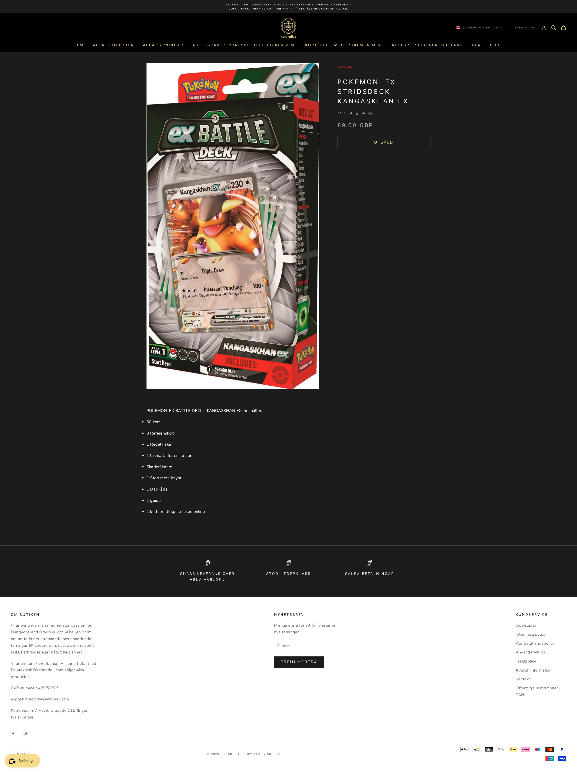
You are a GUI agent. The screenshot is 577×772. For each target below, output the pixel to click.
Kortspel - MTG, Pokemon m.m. (344, 45)
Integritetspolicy (531, 634)
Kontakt (523, 679)
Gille (496, 45)
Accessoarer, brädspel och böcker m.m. (244, 45)
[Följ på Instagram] (25, 733)
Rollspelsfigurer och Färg (427, 45)
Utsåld (384, 142)
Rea (476, 45)
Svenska (522, 27)
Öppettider (526, 625)
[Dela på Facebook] (351, 114)
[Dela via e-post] (370, 114)
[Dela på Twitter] (357, 114)
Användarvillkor (530, 652)
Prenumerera (299, 662)
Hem (79, 45)
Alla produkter (113, 45)
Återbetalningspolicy (535, 643)
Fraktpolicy (526, 661)
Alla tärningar (163, 45)
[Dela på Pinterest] (363, 114)
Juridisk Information (534, 670)
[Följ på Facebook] (13, 733)
